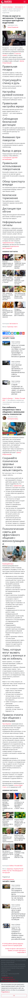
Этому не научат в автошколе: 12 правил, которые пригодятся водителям (15, 950)
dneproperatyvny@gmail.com (9, 981)
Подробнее (4, 992)
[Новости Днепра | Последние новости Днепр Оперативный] (6, 2)
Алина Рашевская (13, 27)
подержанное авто (8, 242)
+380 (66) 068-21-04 (7, 977)
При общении (6, 724)
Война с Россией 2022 (16, 865)
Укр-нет (9, 870)
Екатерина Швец (13, 419)
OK (14, 995)
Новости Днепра (7, 7)
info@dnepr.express (9, 979)
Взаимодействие (7, 564)
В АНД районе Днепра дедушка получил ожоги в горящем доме (12, 944)
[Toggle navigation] (24, 1)
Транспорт (10, 327)
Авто (15, 327)
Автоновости (19, 7)
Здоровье (10, 869)
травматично (17, 486)
